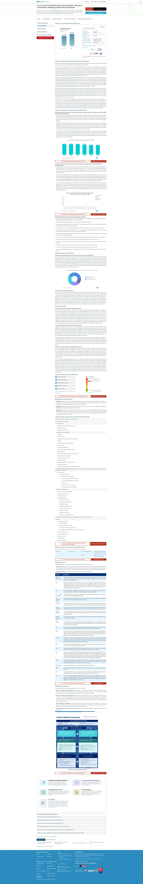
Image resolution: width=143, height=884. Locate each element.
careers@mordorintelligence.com (81, 860)
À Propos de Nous (40, 863)
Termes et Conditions (51, 873)
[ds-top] (95, 13)
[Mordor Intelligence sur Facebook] (78, 866)
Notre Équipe (49, 863)
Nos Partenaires (50, 865)
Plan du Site (49, 856)
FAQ (48, 870)
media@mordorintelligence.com (65, 871)
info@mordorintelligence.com (64, 866)
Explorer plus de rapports (50, 839)
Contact (92, 1)
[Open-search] (140, 1)
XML (37, 859)
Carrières (38, 873)
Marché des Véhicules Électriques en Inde (45, 846)
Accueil (38, 854)
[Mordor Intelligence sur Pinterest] (83, 866)
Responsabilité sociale (51, 868)
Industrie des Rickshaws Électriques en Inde (97, 843)
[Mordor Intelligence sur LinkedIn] (76, 866)
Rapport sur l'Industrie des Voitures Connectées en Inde (61, 843)
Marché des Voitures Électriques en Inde (79, 842)
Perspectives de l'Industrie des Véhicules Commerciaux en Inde (44, 843)
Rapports (87, 1)
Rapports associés (41, 839)
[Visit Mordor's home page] (43, 2)
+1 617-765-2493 (102, 1)
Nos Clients (39, 865)
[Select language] (96, 1)
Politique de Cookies (51, 875)
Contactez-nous (40, 856)
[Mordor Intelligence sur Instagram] (85, 866)
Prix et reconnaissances (41, 870)
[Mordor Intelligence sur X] (80, 866)
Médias (38, 868)
